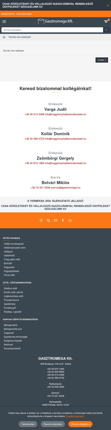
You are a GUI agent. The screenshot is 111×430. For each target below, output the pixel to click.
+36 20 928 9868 (55, 371)
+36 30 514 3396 (34, 114)
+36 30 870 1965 (34, 163)
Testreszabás (28, 424)
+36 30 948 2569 (55, 386)
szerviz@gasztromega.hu (65, 187)
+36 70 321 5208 (40, 187)
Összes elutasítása (53, 424)
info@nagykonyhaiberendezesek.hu (65, 114)
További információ (75, 416)
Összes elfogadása (80, 424)
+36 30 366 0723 (34, 138)
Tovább (100, 60)
